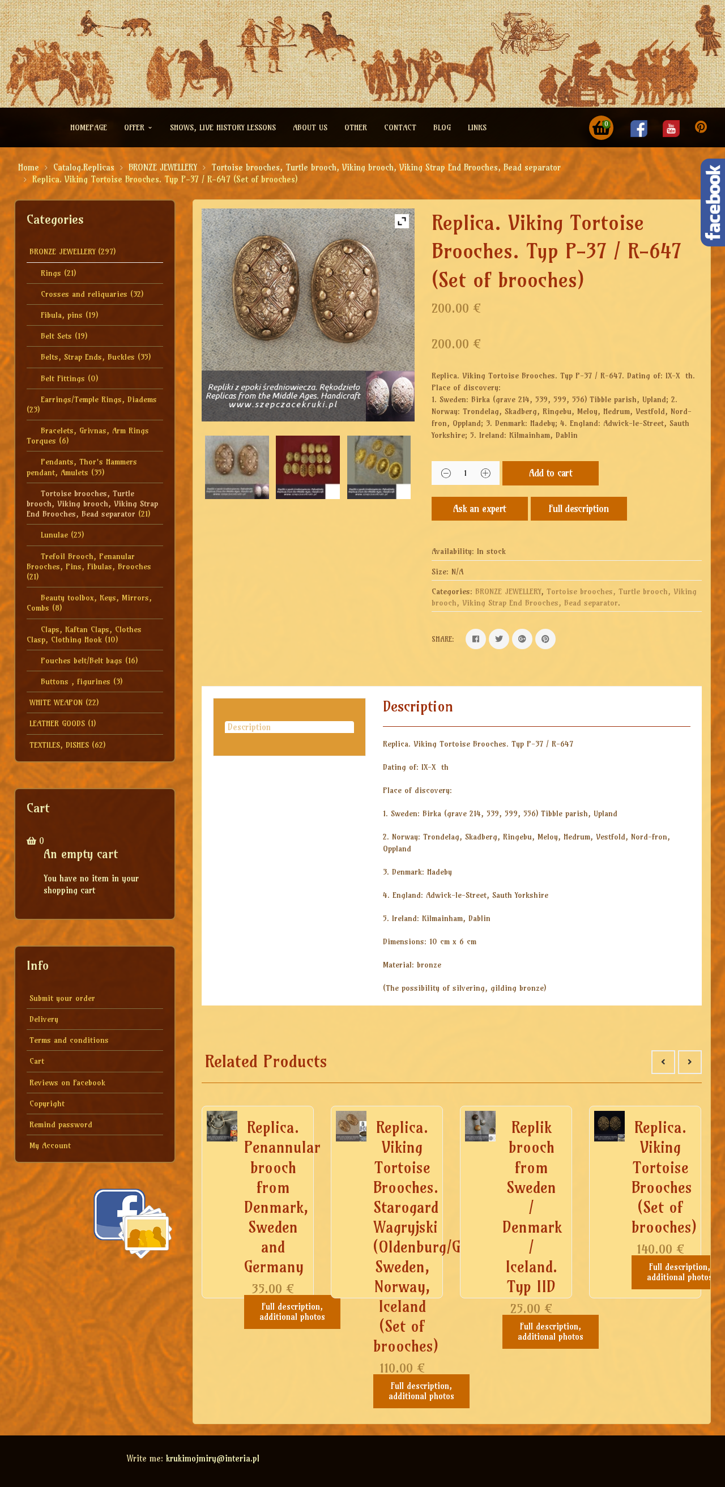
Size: (440, 571)
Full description (579, 508)
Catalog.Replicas (83, 167)
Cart (36, 1061)
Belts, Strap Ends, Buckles (88, 357)
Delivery (43, 1019)
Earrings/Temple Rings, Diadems (99, 399)
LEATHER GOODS (57, 723)
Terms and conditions (69, 1040)
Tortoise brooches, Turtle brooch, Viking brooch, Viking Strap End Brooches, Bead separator (386, 167)
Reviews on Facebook (67, 1082)
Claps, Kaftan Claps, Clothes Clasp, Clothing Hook (84, 634)
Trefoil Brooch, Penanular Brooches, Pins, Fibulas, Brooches (89, 561)
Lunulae (54, 535)
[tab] (289, 727)
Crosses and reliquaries (84, 294)
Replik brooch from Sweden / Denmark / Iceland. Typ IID (532, 1207)
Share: (443, 639)
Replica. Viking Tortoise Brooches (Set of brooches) (664, 1177)
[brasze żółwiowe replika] (379, 468)
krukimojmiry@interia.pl (212, 1458)
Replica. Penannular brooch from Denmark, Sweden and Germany (282, 1197)
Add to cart (551, 473)
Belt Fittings (63, 378)
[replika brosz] (308, 468)
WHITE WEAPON (56, 702)
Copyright (47, 1103)
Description (249, 727)
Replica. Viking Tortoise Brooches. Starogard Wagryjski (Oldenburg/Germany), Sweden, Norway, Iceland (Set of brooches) (447, 1237)
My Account (50, 1145)
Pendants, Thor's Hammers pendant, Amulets (82, 467)
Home (28, 167)
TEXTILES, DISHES (59, 745)
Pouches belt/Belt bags (81, 660)
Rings (51, 273)
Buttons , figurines (75, 681)
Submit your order (62, 998)
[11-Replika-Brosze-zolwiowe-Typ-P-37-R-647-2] (237, 468)
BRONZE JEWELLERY (163, 167)
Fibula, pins (62, 315)
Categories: (452, 591)
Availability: (453, 551)
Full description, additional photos (292, 1311)
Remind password (60, 1124)
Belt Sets (56, 336)
